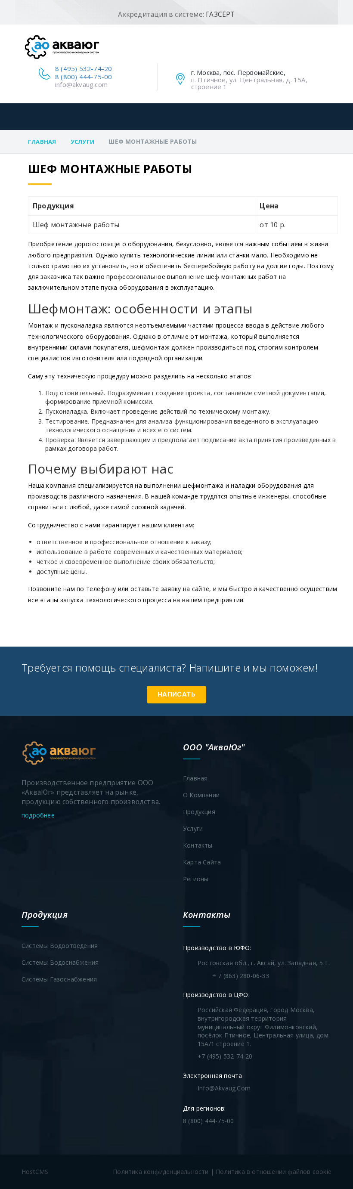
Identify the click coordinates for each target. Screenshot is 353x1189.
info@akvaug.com (81, 84)
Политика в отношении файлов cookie (273, 1171)
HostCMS (35, 1171)
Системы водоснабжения (60, 962)
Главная (42, 142)
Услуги (82, 142)
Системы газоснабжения (59, 979)
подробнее (39, 815)
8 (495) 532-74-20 (83, 68)
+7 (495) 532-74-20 (225, 1056)
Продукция (199, 812)
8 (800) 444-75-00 (83, 76)
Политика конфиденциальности (160, 1171)
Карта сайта (202, 862)
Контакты (198, 845)
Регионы (195, 879)
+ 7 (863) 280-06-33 (240, 976)
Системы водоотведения (60, 945)
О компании (201, 795)
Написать (176, 694)
